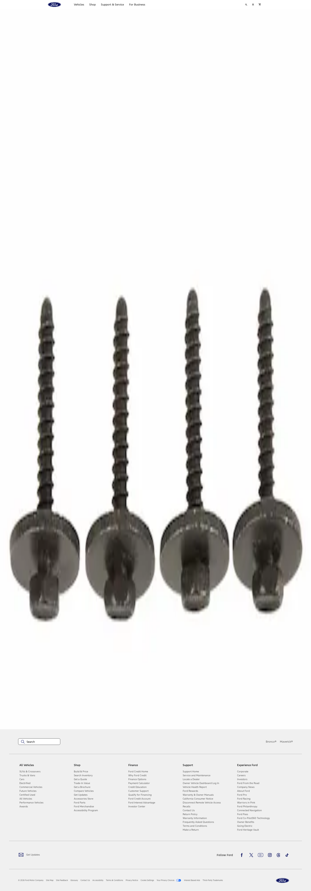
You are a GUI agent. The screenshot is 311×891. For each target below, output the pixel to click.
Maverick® (286, 741)
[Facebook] (243, 855)
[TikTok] (287, 855)
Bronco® (271, 741)
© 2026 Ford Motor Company (30, 880)
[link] (49, 880)
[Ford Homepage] (282, 880)
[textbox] (39, 742)
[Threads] (278, 855)
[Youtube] (260, 855)
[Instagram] (270, 855)
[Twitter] (251, 855)
